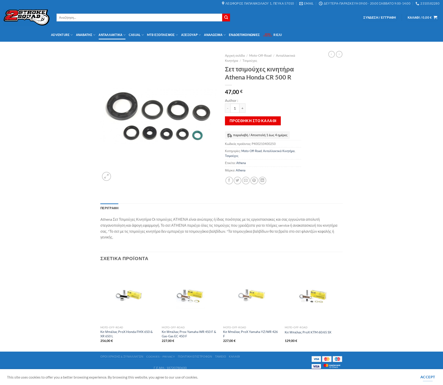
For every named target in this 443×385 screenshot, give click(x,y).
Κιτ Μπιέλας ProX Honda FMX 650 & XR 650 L (126, 334)
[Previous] (100, 308)
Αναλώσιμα (213, 35)
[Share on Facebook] (229, 180)
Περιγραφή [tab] (109, 208)
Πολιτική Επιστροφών (195, 356)
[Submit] (226, 17)
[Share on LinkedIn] (262, 180)
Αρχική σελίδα (235, 55)
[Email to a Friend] (246, 180)
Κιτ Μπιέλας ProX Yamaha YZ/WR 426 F (250, 334)
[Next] (341, 308)
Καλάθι (234, 356)
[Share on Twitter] (237, 180)
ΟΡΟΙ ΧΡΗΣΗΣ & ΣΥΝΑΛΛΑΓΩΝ (122, 356)
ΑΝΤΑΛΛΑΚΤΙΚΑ (110, 35)
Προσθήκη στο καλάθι (253, 121)
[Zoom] (106, 176)
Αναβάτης (84, 35)
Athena (241, 163)
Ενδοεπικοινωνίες (244, 35)
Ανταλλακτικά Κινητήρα (279, 151)
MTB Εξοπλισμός (161, 35)
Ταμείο (220, 356)
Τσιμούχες (249, 60)
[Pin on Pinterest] (254, 180)
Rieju (277, 35)
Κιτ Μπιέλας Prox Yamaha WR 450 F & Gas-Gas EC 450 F (189, 334)
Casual (135, 35)
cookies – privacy (160, 356)
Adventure (60, 35)
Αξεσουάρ (189, 35)
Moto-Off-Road (260, 55)
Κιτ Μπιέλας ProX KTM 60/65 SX (308, 332)
